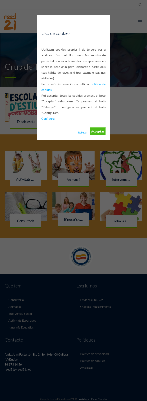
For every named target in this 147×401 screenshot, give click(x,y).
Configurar (48, 118)
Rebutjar (82, 132)
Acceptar (97, 131)
